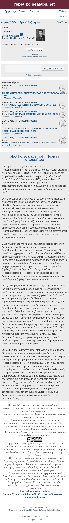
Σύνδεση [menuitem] (62, 11)
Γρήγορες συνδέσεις (15, 11)
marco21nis (31, 85)
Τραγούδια (35, 11)
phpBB (28, 510)
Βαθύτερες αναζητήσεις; (34, 75)
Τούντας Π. (7, 38)
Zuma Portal (42, 507)
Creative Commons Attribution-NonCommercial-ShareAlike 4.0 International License (34, 496)
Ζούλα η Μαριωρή (10, 36)
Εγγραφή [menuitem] (62, 16)
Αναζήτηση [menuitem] (62, 22)
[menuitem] (32, 519)
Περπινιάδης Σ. (21, 38)
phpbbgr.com (46, 516)
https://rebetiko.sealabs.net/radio (34, 56)
